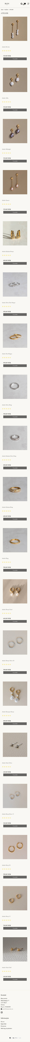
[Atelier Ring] (15, 542)
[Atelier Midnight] (15, 133)
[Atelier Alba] (15, 82)
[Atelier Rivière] (15, 31)
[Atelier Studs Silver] (15, 747)
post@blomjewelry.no (8, 1009)
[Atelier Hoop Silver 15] (15, 798)
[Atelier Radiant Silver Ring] (15, 440)
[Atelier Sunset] (15, 184)
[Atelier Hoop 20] (15, 849)
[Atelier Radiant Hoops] (15, 235)
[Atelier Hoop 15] (15, 900)
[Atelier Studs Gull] (15, 951)
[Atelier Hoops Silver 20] (15, 644)
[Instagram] (2, 1012)
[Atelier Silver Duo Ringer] (15, 286)
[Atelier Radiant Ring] (15, 491)
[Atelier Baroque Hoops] (15, 696)
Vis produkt (15, 58)
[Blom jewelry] (7, 4)
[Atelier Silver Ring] (15, 389)
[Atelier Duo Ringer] (15, 337)
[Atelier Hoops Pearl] (15, 593)
